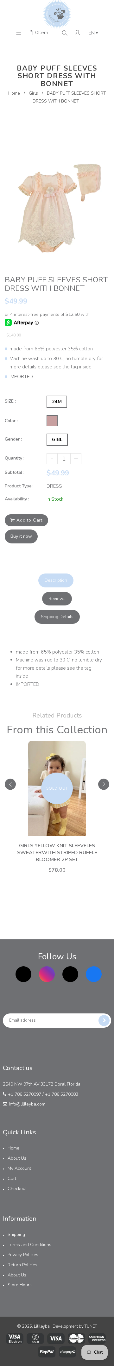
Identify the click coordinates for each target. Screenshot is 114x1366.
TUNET (91, 1326)
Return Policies (22, 1265)
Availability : (17, 499)
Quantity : (14, 458)
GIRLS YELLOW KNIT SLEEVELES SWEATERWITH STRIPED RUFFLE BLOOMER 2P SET (57, 852)
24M (57, 401)
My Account (19, 1168)
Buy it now (21, 536)
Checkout (17, 1189)
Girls (33, 93)
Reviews (57, 599)
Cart (12, 1178)
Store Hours (20, 1285)
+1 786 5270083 (61, 1094)
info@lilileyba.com (27, 1104)
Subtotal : (14, 472)
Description (56, 580)
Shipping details (57, 617)
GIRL (57, 439)
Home (14, 93)
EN (93, 32)
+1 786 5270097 (24, 1094)
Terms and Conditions (29, 1245)
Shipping (16, 1234)
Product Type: (19, 486)
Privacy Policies (23, 1255)
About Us (17, 1158)
